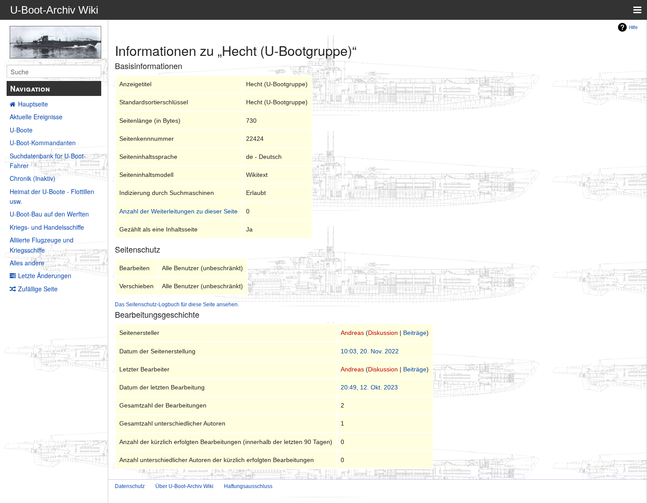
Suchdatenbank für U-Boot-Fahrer (48, 160)
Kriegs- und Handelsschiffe (47, 227)
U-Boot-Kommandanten (43, 142)
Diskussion (383, 332)
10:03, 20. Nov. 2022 (370, 351)
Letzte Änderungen (44, 275)
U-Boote (21, 129)
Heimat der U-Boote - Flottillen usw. (52, 196)
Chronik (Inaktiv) (32, 178)
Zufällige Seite (38, 288)
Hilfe (633, 27)
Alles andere (27, 262)
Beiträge (414, 332)
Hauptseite (33, 103)
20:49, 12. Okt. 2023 (369, 387)
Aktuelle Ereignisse (36, 116)
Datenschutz (130, 486)
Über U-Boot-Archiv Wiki (184, 486)
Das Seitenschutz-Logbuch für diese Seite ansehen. (177, 304)
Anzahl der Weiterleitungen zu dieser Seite (178, 211)
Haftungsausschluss (248, 486)
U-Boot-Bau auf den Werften (49, 213)
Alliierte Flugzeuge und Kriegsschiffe (42, 244)
